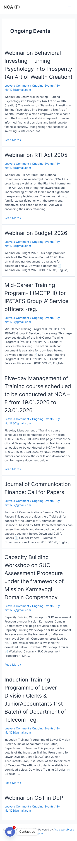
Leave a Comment (16, 85)
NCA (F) (12, 7)
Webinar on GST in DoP (33, 797)
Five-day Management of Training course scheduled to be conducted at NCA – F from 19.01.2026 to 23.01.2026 (37, 394)
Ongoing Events (43, 85)
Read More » (13, 140)
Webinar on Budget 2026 (35, 233)
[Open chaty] (10, 832)
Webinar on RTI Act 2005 (35, 155)
